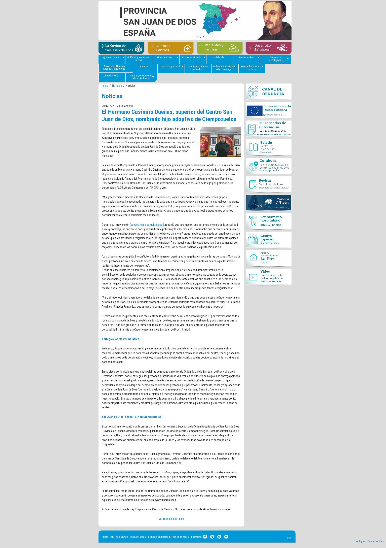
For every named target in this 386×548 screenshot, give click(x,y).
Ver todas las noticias (171, 519)
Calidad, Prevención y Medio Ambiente (141, 77)
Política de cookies (181, 537)
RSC (132, 537)
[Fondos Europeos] (269, 111)
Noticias (117, 86)
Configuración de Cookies (369, 541)
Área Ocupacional (171, 66)
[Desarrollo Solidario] (268, 48)
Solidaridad (219, 57)
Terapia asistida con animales (197, 68)
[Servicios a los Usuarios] (219, 48)
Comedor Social (112, 75)
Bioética (144, 66)
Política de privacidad (159, 537)
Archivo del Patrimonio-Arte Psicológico (225, 68)
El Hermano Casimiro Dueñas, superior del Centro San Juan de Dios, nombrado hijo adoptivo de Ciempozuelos (169, 115)
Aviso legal (141, 537)
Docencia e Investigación (276, 59)
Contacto (196, 537)
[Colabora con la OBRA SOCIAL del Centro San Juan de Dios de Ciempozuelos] (269, 167)
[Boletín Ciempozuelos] (269, 148)
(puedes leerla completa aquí (146, 225)
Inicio (105, 86)
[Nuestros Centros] (170, 48)
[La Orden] (122, 48)
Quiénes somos (111, 57)
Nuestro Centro (165, 57)
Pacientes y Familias (192, 57)
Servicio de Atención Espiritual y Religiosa (114, 67)
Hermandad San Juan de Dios (252, 68)
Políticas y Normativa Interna (138, 59)
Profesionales (246, 57)
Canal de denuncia (119, 537)
